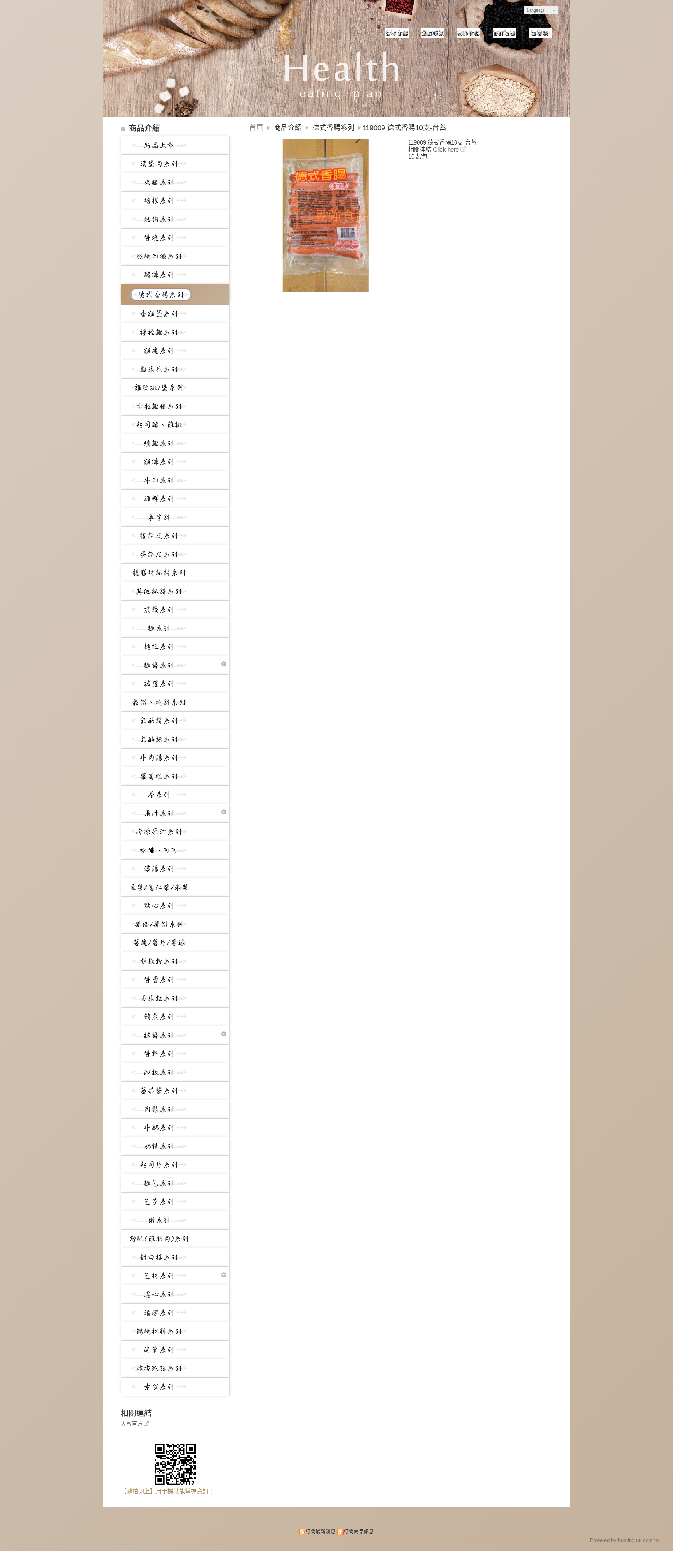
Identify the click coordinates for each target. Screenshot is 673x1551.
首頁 (256, 128)
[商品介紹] (468, 33)
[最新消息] (432, 33)
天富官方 (132, 1424)
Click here (446, 149)
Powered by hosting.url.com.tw (624, 1540)
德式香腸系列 (333, 128)
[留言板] (540, 33)
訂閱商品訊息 (359, 1531)
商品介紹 (289, 128)
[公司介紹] (396, 33)
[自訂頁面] (504, 33)
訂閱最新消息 (320, 1531)
